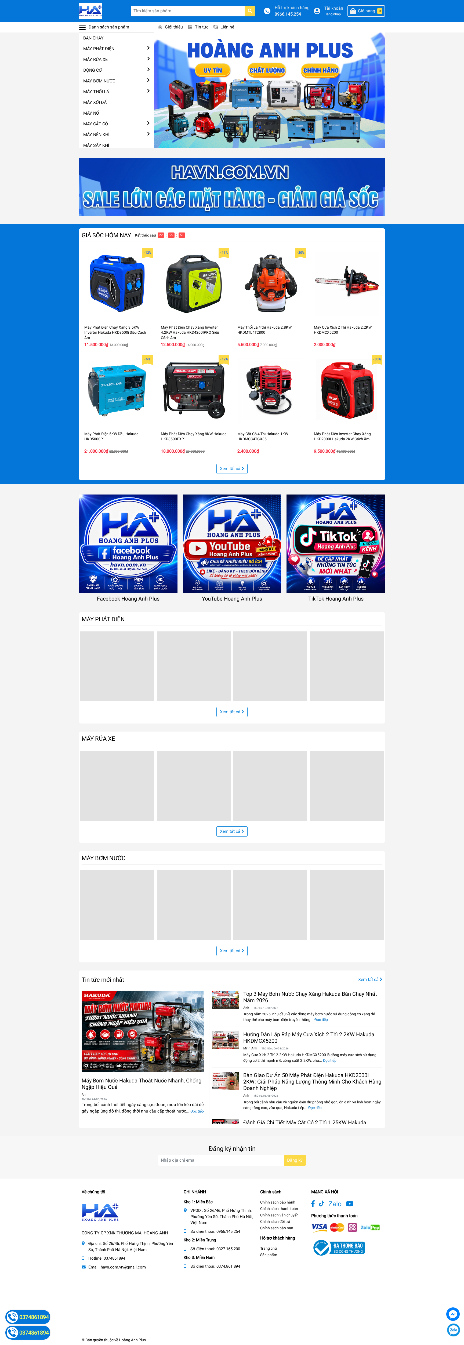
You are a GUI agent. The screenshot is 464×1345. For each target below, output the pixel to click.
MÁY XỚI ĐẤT (96, 102)
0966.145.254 (288, 14)
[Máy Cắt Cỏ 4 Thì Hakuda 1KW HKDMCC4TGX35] (270, 390)
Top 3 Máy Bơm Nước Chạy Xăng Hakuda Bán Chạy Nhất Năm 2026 (310, 997)
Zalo (335, 1204)
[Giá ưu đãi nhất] (232, 186)
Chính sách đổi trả (275, 1221)
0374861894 (114, 1258)
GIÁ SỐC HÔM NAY (106, 235)
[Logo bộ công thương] (338, 1247)
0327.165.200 (228, 1248)
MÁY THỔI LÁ (96, 91)
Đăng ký (295, 1160)
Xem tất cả (230, 468)
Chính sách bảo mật (276, 1228)
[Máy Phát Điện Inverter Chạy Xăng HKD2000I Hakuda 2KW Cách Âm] (346, 390)
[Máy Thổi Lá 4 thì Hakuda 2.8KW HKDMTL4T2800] (270, 283)
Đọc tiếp (197, 1111)
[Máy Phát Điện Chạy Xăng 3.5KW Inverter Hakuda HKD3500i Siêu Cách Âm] (117, 283)
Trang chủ (268, 1248)
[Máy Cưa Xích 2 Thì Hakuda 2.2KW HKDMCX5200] (346, 283)
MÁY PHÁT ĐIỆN (98, 48)
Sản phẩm (268, 1255)
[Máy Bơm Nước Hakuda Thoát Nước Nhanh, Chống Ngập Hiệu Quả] (143, 1031)
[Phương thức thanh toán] (345, 1227)
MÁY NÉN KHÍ (96, 134)
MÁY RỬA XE (95, 59)
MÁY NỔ (91, 113)
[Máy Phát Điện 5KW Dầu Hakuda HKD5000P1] (117, 390)
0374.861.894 (228, 1266)
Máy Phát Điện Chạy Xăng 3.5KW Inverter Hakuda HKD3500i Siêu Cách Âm (115, 332)
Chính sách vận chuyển (279, 1215)
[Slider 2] (269, 89)
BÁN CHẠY (93, 38)
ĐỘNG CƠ (92, 70)
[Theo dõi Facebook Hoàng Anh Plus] (313, 1204)
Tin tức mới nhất (103, 979)
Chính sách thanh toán (279, 1208)
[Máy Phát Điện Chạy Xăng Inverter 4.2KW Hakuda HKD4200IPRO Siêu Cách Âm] (193, 283)
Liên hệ (227, 27)
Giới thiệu (174, 27)
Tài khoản (333, 8)
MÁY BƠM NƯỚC (99, 80)
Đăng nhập (332, 14)
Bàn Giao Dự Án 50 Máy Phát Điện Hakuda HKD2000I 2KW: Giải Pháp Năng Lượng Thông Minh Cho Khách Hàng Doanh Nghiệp (312, 1081)
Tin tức (201, 27)
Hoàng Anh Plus (132, 1340)
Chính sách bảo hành (277, 1202)
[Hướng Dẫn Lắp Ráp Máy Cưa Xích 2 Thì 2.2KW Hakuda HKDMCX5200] (225, 1040)
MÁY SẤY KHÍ (96, 145)
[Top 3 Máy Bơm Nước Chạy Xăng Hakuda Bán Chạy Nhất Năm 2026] (225, 1000)
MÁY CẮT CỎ (95, 123)
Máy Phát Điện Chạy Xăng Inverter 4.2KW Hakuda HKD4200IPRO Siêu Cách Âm (190, 332)
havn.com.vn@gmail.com (123, 1267)
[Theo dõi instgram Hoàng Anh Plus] (349, 1204)
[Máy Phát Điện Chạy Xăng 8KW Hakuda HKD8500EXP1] (193, 390)
